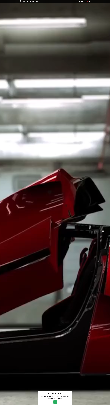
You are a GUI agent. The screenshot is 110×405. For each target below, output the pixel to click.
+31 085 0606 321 (81, 1)
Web (27, 1)
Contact (37, 1)
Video (33, 1)
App (30, 1)
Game (24, 1)
